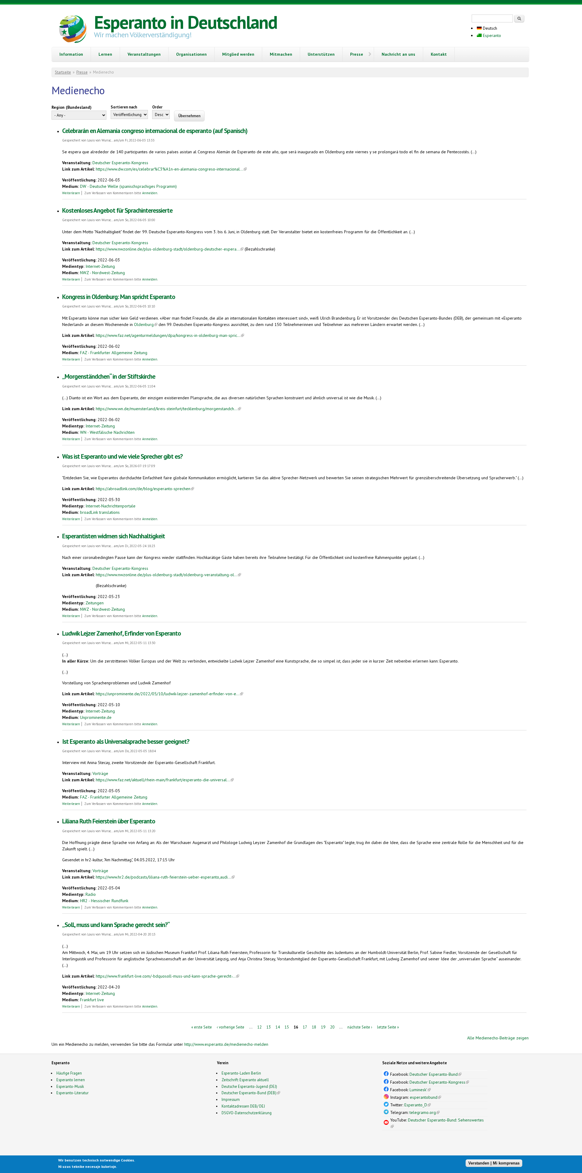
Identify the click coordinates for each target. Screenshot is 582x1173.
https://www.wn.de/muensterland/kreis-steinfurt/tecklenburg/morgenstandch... (168, 408)
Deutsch (489, 28)
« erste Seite (201, 1026)
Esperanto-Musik (70, 1086)
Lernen (105, 54)
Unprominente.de (96, 717)
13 (268, 1026)
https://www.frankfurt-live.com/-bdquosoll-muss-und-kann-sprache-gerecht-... (167, 976)
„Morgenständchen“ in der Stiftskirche (108, 376)
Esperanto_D (417, 1105)
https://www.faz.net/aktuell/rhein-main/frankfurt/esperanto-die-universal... (165, 780)
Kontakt (439, 54)
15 (287, 1026)
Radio (90, 894)
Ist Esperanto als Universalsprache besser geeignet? (125, 741)
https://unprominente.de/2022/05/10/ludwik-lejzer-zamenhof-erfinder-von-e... (169, 693)
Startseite (63, 72)
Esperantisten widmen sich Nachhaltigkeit (113, 536)
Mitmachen (281, 54)
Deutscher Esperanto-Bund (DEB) (249, 1092)
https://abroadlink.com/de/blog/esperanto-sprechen (145, 488)
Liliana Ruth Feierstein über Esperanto (108, 821)
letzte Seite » (388, 1026)
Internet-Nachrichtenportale (110, 506)
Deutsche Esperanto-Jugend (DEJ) (249, 1086)
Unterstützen (321, 54)
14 (278, 1026)
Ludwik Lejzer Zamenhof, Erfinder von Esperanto (121, 633)
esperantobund (425, 1097)
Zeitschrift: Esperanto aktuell (245, 1079)
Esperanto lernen (70, 1079)
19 (323, 1026)
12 (259, 1026)
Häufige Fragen (69, 1073)
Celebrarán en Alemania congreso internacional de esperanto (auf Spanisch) (154, 131)
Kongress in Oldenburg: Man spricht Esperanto (118, 297)
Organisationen (191, 54)
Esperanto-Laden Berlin (241, 1073)
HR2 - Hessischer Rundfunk (104, 900)
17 (305, 1026)
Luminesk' (420, 1089)
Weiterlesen (71, 193)
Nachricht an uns (398, 54)
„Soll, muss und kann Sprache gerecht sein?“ (116, 925)
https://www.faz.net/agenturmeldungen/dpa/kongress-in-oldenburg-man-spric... (170, 335)
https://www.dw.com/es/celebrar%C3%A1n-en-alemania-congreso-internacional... (171, 169)
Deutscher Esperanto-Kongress (120, 162)
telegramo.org (425, 1112)
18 (314, 1026)
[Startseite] (73, 30)
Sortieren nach (124, 107)
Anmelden (149, 193)
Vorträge (100, 773)
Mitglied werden (238, 54)
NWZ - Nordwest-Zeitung (102, 272)
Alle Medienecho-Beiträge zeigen (498, 1038)
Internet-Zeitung (100, 266)
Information (71, 54)
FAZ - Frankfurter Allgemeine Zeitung (113, 352)
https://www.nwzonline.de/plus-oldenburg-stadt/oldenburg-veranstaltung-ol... (168, 574)
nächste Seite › (359, 1026)
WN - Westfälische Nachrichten (107, 432)
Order (157, 107)
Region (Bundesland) (72, 107)
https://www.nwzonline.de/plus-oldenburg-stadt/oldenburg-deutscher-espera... (169, 249)
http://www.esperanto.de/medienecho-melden (226, 1044)
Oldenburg (145, 324)
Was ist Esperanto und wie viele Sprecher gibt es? (122, 456)
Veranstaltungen (144, 54)
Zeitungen (94, 603)
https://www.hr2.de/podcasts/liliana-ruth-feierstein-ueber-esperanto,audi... (165, 877)
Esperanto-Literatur (72, 1092)
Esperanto (491, 35)
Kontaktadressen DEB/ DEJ (243, 1106)
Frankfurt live (92, 999)
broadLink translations (100, 512)
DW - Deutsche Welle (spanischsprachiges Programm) (128, 186)
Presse (356, 54)
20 (332, 1026)
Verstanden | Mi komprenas (494, 1163)
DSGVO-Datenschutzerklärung (247, 1112)
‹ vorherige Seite (230, 1026)
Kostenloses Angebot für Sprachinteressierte (117, 210)
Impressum (231, 1099)
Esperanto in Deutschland (185, 22)
